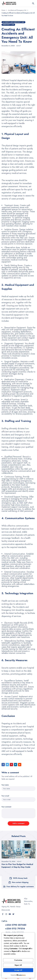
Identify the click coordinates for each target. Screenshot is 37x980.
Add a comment (18, 823)
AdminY (18, 46)
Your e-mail (5, 796)
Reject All (18, 965)
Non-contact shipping (20, 882)
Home (3, 10)
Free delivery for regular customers (20, 886)
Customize (18, 960)
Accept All (18, 970)
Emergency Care (8, 25)
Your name (5, 785)
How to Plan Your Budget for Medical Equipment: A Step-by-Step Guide (17, 865)
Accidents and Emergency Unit (17, 10)
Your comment (6, 807)
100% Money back (20, 878)
